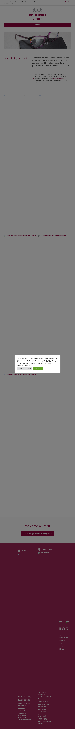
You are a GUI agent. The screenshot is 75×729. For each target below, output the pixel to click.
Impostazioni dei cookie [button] (24, 368)
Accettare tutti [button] (38, 368)
